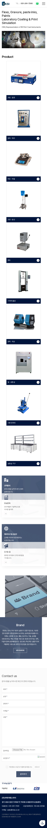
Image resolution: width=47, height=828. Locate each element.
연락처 (6, 700)
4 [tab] (23, 45)
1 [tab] (14, 45)
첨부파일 (6, 747)
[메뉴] (43, 3)
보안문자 (6, 755)
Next (42, 39)
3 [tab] (20, 45)
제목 (5, 686)
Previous (4, 39)
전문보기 (37, 764)
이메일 (6, 708)
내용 (5, 714)
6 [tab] (29, 45)
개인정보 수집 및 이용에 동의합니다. (20, 764)
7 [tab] (32, 45)
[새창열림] (37, 3)
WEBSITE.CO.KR (16, 817)
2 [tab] (17, 45)
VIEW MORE (23, 650)
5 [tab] (26, 45)
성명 (5, 693)
